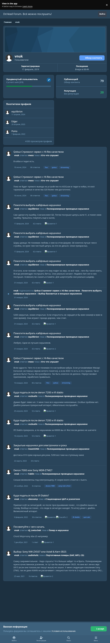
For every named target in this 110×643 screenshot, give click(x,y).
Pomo (14, 131)
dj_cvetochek (34, 530)
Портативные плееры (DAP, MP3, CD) (65, 555)
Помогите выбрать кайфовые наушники (37, 205)
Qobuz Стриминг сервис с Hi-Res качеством (38, 151)
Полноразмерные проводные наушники (68, 208)
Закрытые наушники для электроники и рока (40, 445)
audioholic (33, 555)
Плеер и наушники (59, 530)
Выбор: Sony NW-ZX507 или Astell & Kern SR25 (39, 551)
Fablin (31, 473)
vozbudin (32, 396)
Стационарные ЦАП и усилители (62, 499)
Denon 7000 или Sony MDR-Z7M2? (32, 470)
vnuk (16, 155)
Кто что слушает (50, 155)
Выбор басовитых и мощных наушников (60, 293)
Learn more (5, 5)
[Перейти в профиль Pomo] (7, 132)
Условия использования (63, 631)
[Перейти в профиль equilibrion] (7, 112)
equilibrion (17, 111)
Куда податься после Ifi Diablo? (31, 495)
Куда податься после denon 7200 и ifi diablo (38, 392)
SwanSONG (33, 448)
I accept (100, 628)
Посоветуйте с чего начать (29, 526)
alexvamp (33, 499)
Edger (14, 121)
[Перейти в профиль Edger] (7, 122)
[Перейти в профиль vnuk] (8, 153)
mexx (31, 155)
